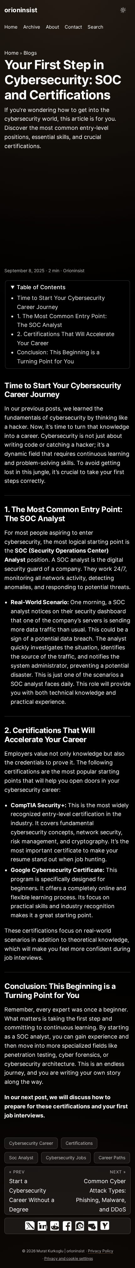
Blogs (30, 53)
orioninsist (20, 10)
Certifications (79, 1143)
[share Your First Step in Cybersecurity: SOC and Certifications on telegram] (92, 1226)
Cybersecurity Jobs (66, 1157)
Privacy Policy (100, 1251)
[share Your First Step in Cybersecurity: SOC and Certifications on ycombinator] (105, 1226)
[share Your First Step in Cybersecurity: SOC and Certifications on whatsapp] (80, 1226)
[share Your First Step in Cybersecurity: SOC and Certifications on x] (30, 1226)
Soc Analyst (21, 1157)
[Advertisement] (67, 210)
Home (11, 53)
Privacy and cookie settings (68, 1258)
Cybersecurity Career (31, 1143)
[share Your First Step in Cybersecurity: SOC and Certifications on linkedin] (42, 1226)
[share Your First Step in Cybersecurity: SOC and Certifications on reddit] (55, 1226)
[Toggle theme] (123, 10)
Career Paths (112, 1157)
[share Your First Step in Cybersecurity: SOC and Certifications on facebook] (67, 1226)
